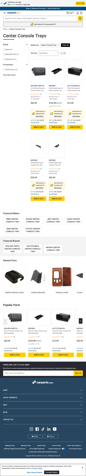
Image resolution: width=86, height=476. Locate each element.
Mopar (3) (8, 49)
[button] (43, 3)
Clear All (65, 45)
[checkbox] (4, 49)
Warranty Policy (26, 445)
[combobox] (48, 53)
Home (5, 29)
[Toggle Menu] (4, 12)
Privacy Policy (56, 445)
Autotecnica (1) (10, 59)
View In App (80, 3)
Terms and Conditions (74, 445)
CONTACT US (8, 419)
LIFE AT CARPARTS (10, 397)
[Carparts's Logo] (14, 12)
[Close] (82, 467)
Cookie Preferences (54, 449)
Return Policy (41, 445)
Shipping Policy (10, 445)
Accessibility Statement (36, 449)
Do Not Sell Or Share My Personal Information (43, 452)
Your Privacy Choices (75, 449)
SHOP (5, 390)
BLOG (5, 412)
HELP (5, 405)
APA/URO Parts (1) (12, 54)
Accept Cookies (51, 472)
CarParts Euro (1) (11, 69)
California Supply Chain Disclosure (14, 449)
